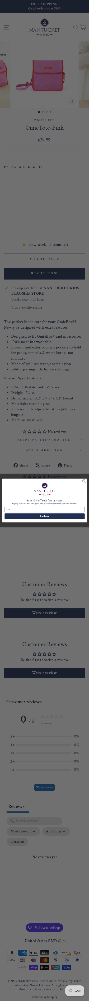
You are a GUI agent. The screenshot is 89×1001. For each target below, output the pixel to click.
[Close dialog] (84, 481)
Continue (44, 516)
